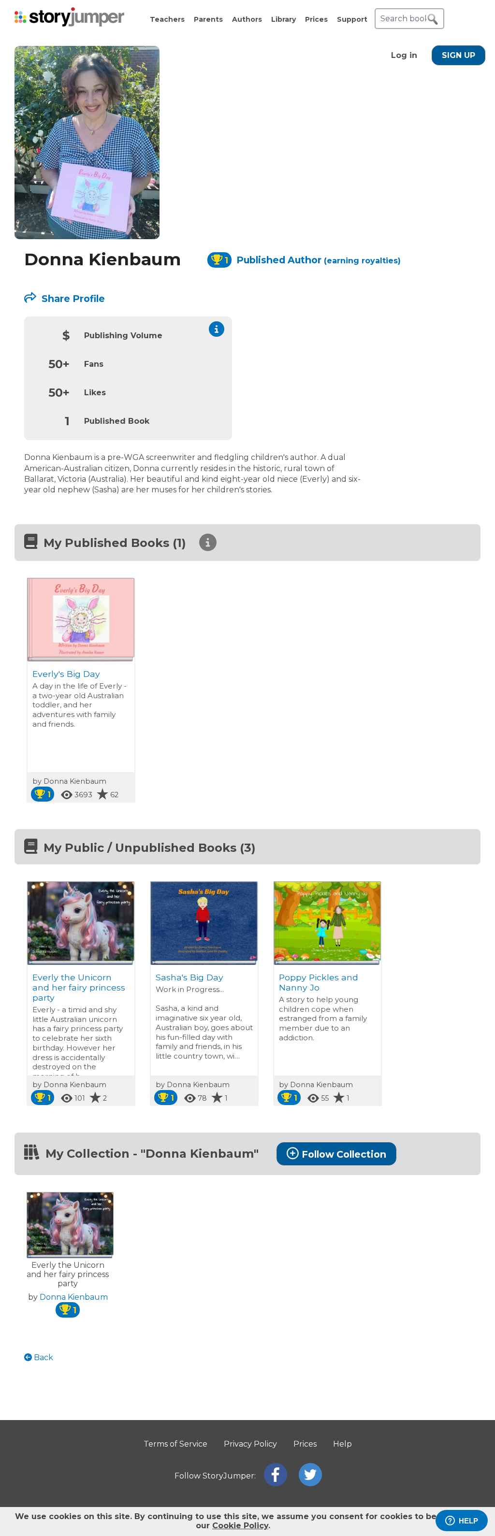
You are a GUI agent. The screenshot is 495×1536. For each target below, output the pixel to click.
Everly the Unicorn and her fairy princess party (78, 987)
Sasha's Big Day (189, 977)
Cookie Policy (240, 1525)
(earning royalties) (362, 260)
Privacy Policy (250, 1444)
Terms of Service (175, 1444)
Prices (316, 19)
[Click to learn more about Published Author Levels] (216, 329)
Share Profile (72, 298)
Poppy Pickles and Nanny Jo (318, 982)
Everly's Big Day (66, 674)
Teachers (167, 19)
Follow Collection (344, 1154)
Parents (208, 19)
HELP (468, 1521)
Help (342, 1444)
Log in (404, 55)
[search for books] (432, 19)
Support (352, 19)
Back (42, 1357)
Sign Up (458, 55)
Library (283, 19)
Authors (247, 19)
